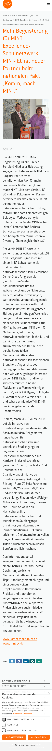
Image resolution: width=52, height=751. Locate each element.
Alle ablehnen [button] (38, 737)
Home (5, 15)
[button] (26, 745)
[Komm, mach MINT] (7, 7)
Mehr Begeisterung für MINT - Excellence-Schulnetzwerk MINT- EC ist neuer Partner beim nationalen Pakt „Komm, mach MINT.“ (26, 20)
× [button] (49, 693)
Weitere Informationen (22, 713)
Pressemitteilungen (25, 15)
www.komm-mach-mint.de (20, 639)
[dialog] (26, 720)
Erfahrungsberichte (16, 680)
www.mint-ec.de (13, 643)
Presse (12, 15)
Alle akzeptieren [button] (14, 737)
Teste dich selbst (14, 686)
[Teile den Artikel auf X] (12, 661)
